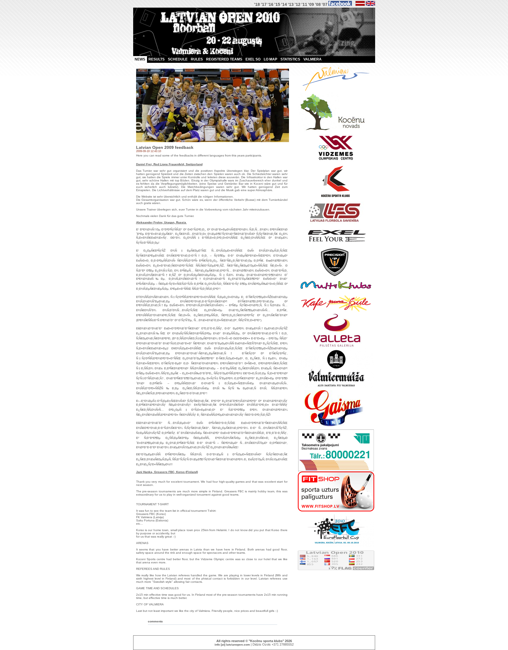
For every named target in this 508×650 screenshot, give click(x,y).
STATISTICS (290, 59)
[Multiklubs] (336, 292)
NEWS (140, 59)
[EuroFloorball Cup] (336, 546)
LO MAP (270, 59)
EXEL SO (252, 59)
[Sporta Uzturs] (336, 510)
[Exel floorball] (336, 245)
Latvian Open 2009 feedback (164, 147)
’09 (311, 4)
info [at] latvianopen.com (232, 644)
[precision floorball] (336, 276)
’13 (291, 4)
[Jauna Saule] (336, 312)
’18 (257, 4)
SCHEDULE (178, 59)
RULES (197, 59)
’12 (297, 4)
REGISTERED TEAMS (224, 59)
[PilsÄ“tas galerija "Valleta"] (336, 347)
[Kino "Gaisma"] (336, 428)
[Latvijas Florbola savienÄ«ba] (336, 223)
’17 (264, 4)
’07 (324, 4)
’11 (304, 4)
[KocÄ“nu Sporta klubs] (336, 199)
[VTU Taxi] (336, 470)
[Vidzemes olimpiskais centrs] (336, 162)
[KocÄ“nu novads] (336, 130)
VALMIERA (312, 59)
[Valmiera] (336, 91)
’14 (284, 4)
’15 (277, 4)
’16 (270, 4)
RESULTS (156, 59)
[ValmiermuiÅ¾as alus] (336, 386)
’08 (318, 4)
